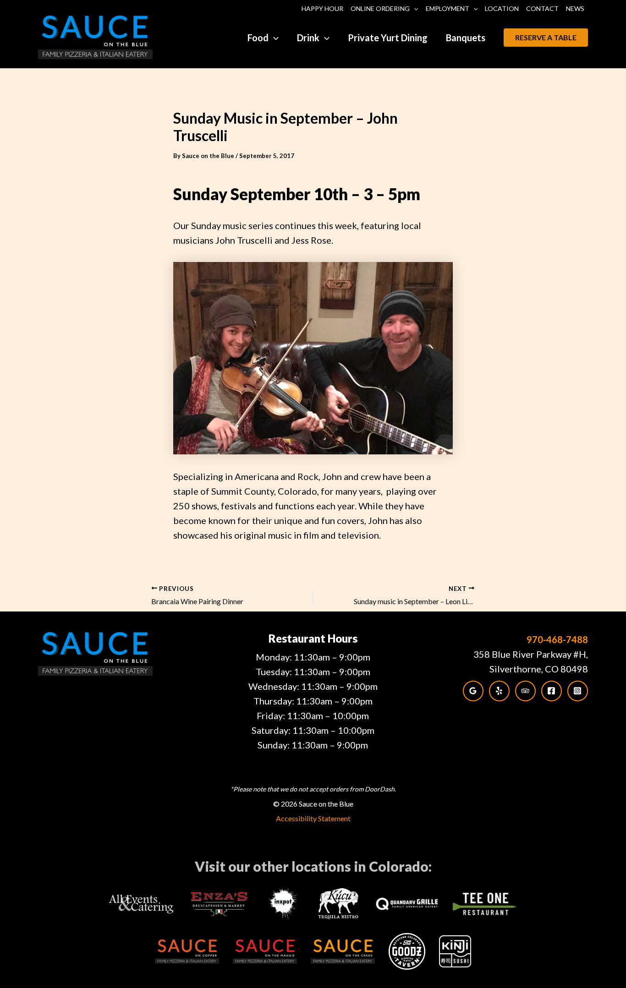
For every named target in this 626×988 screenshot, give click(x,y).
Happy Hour (322, 8)
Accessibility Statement (313, 818)
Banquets (465, 37)
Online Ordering (380, 8)
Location (502, 8)
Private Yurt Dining (388, 37)
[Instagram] (577, 691)
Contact (542, 8)
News (575, 8)
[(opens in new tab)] (141, 902)
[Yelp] (499, 691)
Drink (308, 37)
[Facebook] (551, 691)
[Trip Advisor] (525, 691)
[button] (414, 9)
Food (258, 37)
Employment (447, 8)
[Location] (473, 691)
